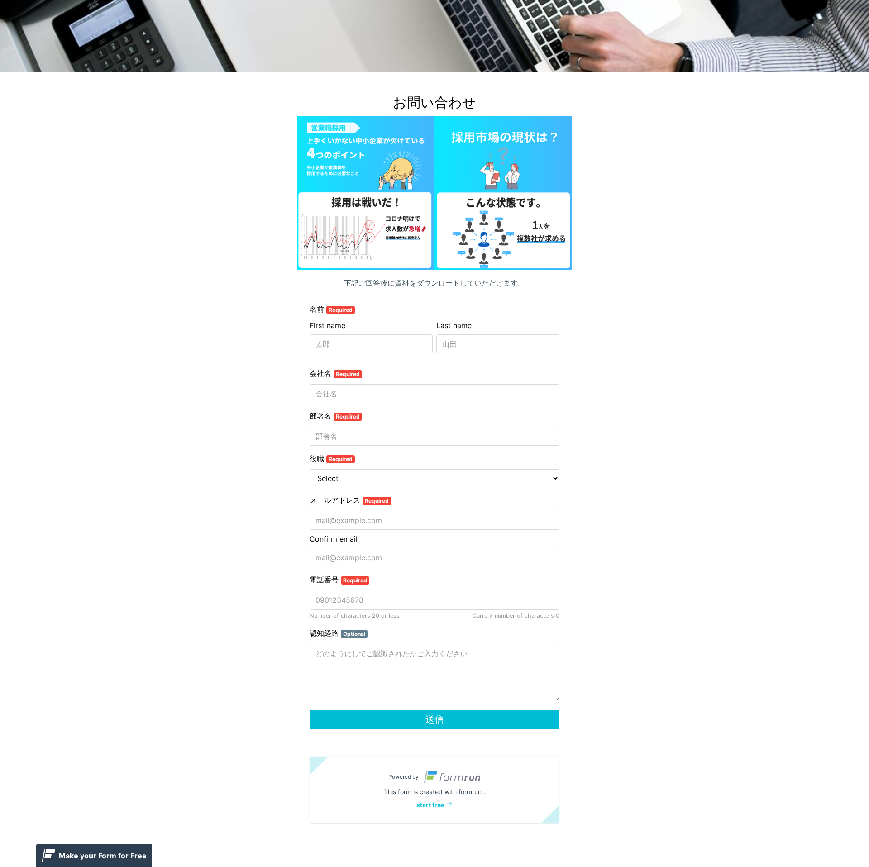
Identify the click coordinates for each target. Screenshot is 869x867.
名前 (331, 309)
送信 (434, 719)
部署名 (335, 415)
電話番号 (338, 579)
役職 (331, 458)
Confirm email (334, 538)
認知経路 (337, 633)
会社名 (335, 373)
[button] (434, 790)
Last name (454, 325)
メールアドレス (349, 500)
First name (327, 325)
